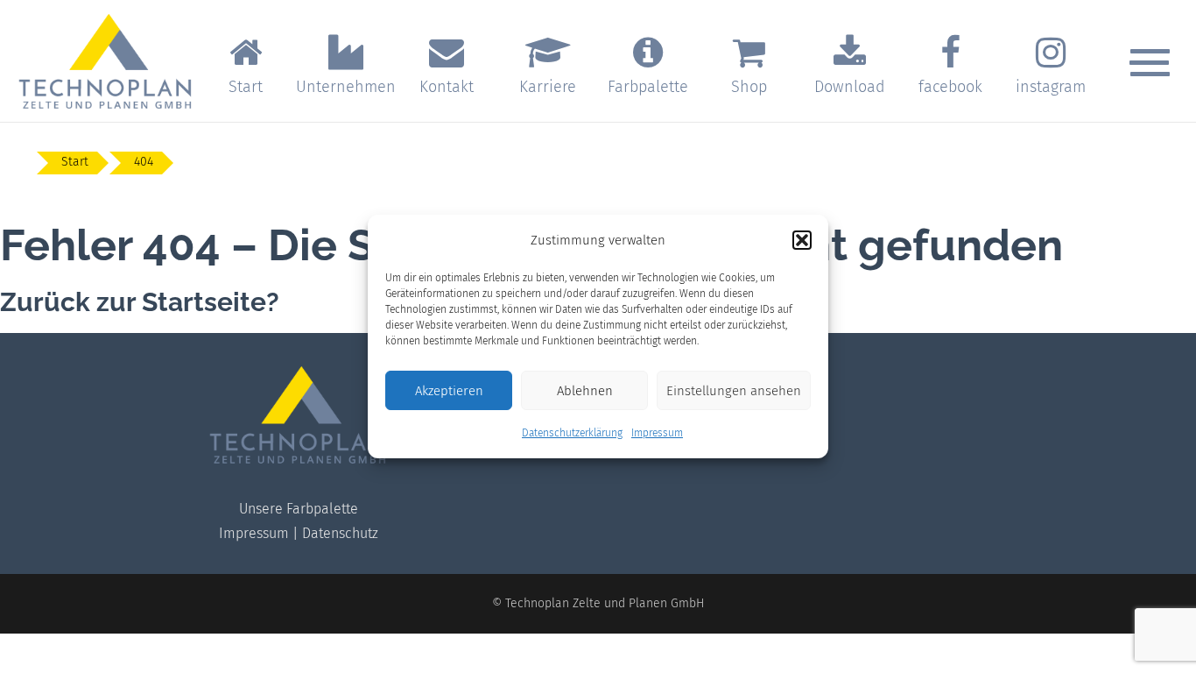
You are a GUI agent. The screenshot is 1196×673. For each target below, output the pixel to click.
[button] (802, 240)
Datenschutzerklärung (572, 433)
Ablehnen (585, 391)
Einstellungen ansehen (733, 391)
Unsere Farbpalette (298, 508)
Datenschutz (340, 533)
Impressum (657, 433)
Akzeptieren (449, 391)
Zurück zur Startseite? (139, 302)
